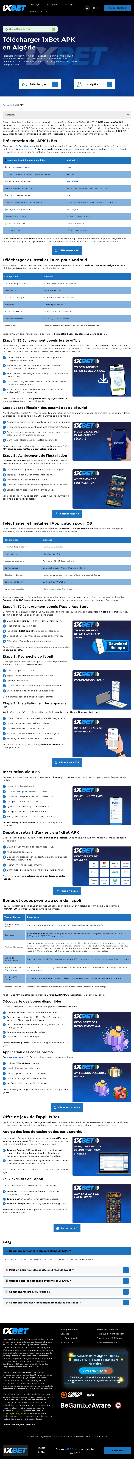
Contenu (10, 114)
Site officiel (72, 181)
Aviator (32, 11)
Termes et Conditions (108, 1329)
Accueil (7, 105)
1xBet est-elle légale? (108, 1342)
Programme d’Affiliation (109, 1338)
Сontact (65, 1334)
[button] (96, 8)
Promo (44, 11)
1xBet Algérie (35, 4)
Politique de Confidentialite (111, 1334)
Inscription (52, 4)
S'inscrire (118, 1450)
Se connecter (117, 8)
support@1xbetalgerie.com (16, 1413)
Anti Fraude (67, 1342)
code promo (16, 1057)
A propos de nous (70, 1329)
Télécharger (68, 4)
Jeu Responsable (69, 1338)
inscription (22, 791)
